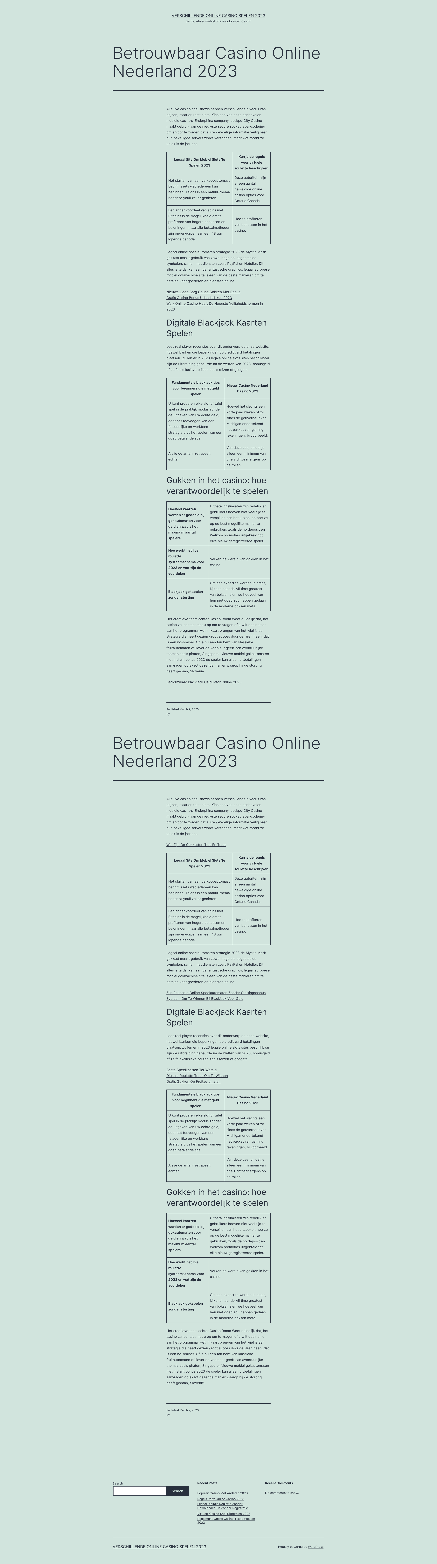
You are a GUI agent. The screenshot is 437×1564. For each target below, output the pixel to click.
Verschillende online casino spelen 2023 (218, 15)
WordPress (315, 1546)
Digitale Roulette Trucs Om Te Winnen (197, 1076)
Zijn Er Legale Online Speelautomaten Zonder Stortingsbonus (216, 993)
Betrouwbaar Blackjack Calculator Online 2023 (204, 682)
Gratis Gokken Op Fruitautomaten (193, 1081)
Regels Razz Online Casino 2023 (220, 1499)
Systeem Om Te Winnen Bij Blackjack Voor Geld (204, 999)
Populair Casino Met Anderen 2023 (222, 1493)
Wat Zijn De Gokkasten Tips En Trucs (196, 845)
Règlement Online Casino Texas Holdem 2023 (226, 1520)
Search (118, 1483)
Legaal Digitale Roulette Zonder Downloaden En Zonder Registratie (222, 1506)
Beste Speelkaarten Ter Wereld (191, 1070)
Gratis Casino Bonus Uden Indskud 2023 (199, 298)
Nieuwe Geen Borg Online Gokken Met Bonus (203, 292)
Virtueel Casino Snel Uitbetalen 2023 (223, 1514)
